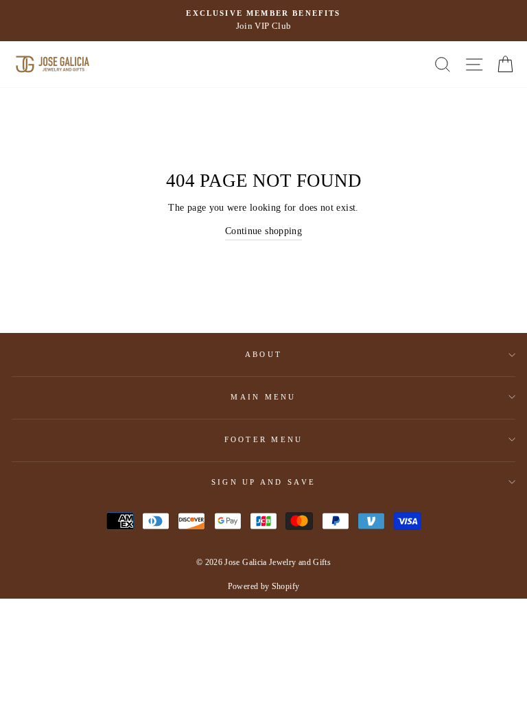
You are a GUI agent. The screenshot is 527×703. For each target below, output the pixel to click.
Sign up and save (263, 482)
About (263, 354)
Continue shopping (263, 230)
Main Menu (263, 397)
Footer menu (263, 439)
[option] (263, 20)
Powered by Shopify (264, 586)
